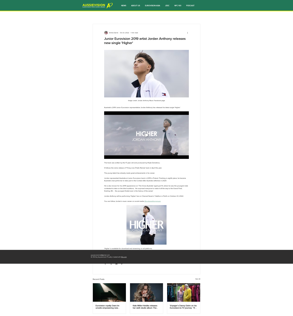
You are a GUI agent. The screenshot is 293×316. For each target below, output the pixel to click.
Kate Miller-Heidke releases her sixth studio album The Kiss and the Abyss (145, 306)
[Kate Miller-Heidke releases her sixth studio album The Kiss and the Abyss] (146, 292)
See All (197, 279)
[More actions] (187, 32)
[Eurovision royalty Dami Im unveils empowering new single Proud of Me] (109, 292)
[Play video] (146, 135)
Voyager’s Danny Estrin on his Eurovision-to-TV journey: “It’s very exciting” (183, 306)
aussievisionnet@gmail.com (100, 255)
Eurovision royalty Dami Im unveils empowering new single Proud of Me (107, 306)
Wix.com (124, 257)
